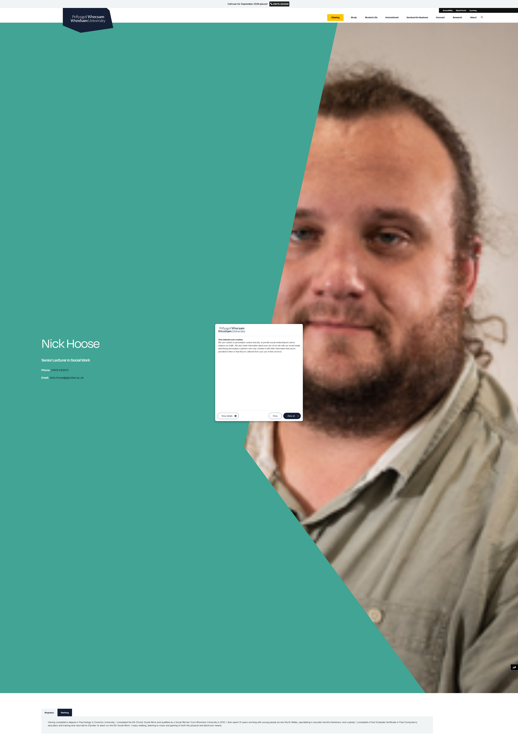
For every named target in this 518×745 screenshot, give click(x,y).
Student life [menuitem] (371, 17)
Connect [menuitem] (440, 17)
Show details (227, 416)
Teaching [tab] (65, 712)
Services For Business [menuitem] (417, 17)
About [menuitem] (473, 17)
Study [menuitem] (354, 17)
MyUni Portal (461, 10)
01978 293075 (54, 370)
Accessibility (448, 10)
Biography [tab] (49, 712)
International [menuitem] (391, 17)
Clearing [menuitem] (335, 17)
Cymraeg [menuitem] (473, 10)
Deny (275, 416)
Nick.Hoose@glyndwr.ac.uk (62, 377)
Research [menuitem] (457, 17)
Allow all (291, 416)
